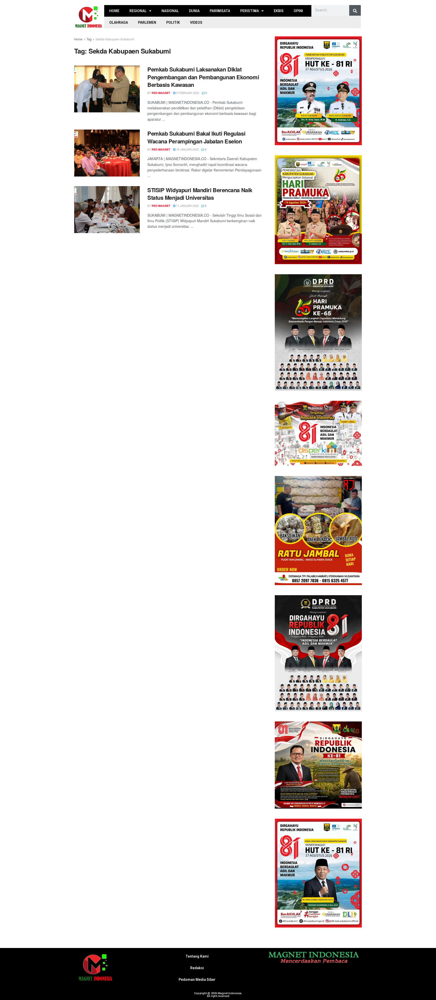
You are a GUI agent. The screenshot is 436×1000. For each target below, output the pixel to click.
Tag (89, 39)
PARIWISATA (220, 11)
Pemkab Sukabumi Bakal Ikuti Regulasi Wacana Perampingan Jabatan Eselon (196, 137)
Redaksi (197, 968)
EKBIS (279, 11)
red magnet (161, 93)
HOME (114, 11)
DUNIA (194, 11)
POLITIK (173, 22)
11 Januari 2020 (187, 206)
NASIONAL (170, 11)
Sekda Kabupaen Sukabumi (115, 39)
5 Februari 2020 (187, 93)
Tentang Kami (197, 956)
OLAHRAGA (118, 22)
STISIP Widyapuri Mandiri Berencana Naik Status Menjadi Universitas (199, 194)
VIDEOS (196, 22)
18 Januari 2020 (187, 149)
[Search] (355, 11)
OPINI (298, 11)
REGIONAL (138, 11)
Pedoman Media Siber (197, 980)
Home (78, 39)
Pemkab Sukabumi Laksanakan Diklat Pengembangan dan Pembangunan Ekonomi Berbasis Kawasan (203, 77)
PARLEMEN (147, 22)
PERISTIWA (249, 11)
